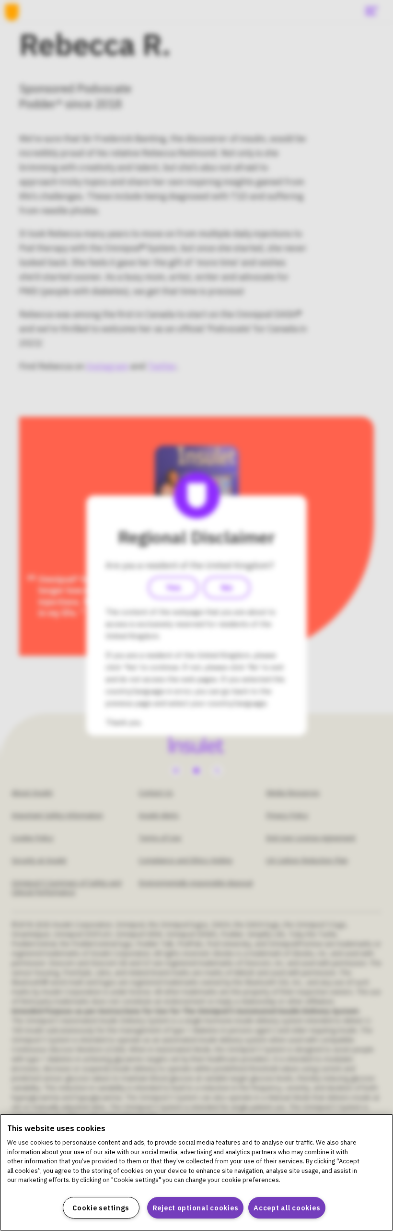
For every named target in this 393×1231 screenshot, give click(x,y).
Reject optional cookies (195, 1207)
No (226, 587)
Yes (173, 587)
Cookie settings (100, 1207)
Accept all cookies (287, 1207)
